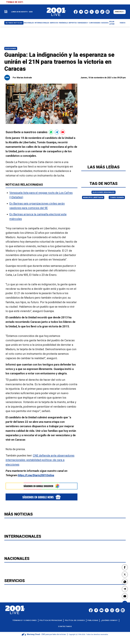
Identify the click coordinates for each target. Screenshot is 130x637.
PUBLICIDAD (92, 620)
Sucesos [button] (104, 23)
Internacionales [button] (42, 23)
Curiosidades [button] (94, 23)
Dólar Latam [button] (111, 23)
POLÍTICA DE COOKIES (75, 620)
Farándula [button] (63, 23)
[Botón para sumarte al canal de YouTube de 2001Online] (62, 132)
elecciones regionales (104, 192)
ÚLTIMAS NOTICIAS (14, 23)
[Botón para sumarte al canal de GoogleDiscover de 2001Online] (41, 486)
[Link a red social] (91, 610)
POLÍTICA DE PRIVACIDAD (50, 620)
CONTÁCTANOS (65, 626)
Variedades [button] (82, 23)
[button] (124, 567)
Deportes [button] (73, 23)
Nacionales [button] (29, 23)
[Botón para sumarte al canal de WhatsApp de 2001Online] (51, 132)
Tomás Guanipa (117, 197)
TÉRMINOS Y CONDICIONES (24, 620)
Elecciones (10, 48)
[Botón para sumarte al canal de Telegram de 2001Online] (57, 132)
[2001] (56, 11)
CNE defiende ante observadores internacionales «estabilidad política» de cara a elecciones (40, 460)
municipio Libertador (93, 197)
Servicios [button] (54, 23)
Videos (122, 23)
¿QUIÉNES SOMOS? (109, 620)
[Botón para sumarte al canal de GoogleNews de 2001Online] (41, 496)
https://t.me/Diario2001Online (36, 475)
